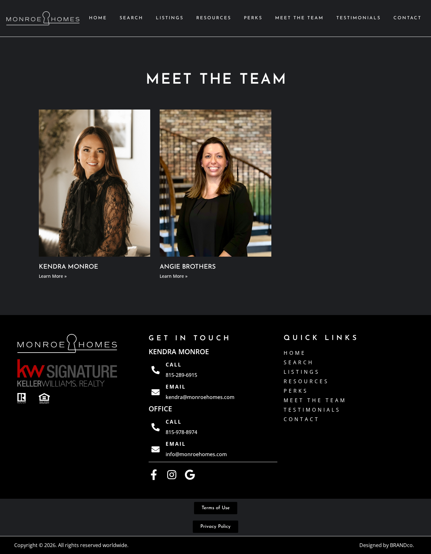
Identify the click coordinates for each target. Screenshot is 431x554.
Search (131, 18)
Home (98, 18)
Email (176, 386)
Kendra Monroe (68, 267)
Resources (213, 18)
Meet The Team (299, 18)
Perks (253, 18)
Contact (407, 18)
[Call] (155, 370)
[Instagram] (172, 474)
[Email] (155, 392)
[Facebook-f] (154, 474)
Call (174, 364)
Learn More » (53, 276)
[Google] (190, 474)
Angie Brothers (188, 267)
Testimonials (358, 18)
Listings (170, 18)
